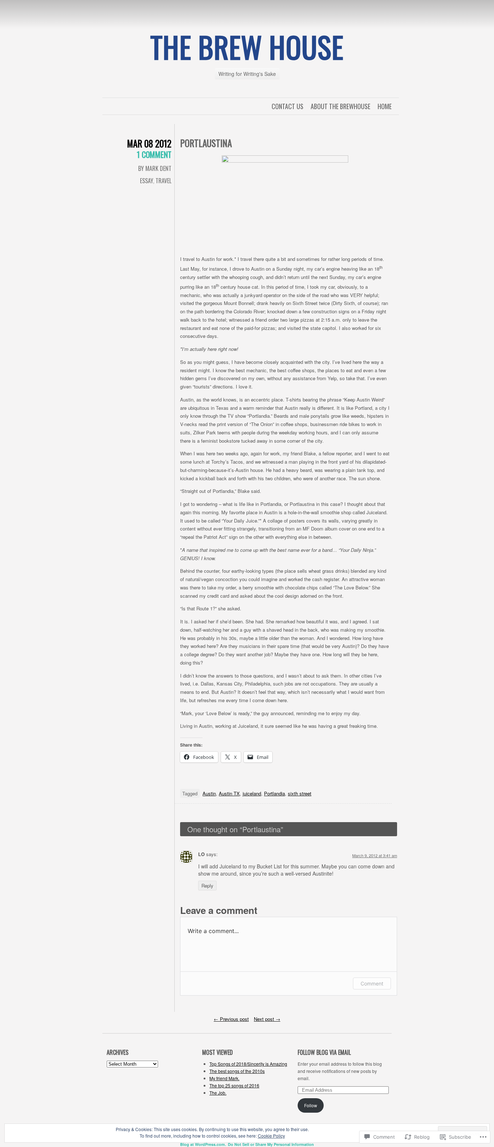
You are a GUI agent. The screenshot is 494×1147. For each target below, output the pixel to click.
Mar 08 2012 (149, 143)
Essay (146, 180)
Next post (267, 1018)
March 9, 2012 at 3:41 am (374, 855)
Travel (163, 180)
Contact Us (287, 106)
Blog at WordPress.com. (203, 1144)
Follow (310, 1105)
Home (385, 106)
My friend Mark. (224, 1078)
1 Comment (154, 154)
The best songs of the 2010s (237, 1071)
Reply (207, 885)
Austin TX (229, 793)
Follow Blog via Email (324, 1052)
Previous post (231, 1018)
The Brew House (247, 46)
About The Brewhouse (340, 106)
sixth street (299, 793)
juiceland (252, 793)
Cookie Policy (271, 1136)
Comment (372, 983)
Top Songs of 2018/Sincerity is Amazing (248, 1064)
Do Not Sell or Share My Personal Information (271, 1144)
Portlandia (274, 793)
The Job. (217, 1093)
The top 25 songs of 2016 (234, 1085)
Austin (209, 793)
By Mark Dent (154, 168)
